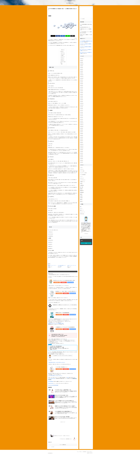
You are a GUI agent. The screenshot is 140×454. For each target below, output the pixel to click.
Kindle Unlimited (53, 378)
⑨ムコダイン (62, 60)
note (86, 243)
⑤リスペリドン (63, 56)
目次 (61, 49)
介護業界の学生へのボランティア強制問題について (86, 29)
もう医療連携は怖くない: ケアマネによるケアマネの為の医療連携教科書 (65, 327)
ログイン (81, 208)
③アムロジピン (63, 54)
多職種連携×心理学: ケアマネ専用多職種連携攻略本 (62, 312)
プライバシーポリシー (89, 451)
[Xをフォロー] (84, 233)
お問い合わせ (84, 451)
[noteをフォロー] (85, 233)
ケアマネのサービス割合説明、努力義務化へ (86, 43)
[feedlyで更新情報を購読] (86, 233)
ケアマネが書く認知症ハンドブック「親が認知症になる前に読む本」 (86, 32)
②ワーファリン (63, 53)
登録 (80, 206)
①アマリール (62, 52)
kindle (68, 377)
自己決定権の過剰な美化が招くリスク (85, 27)
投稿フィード (82, 210)
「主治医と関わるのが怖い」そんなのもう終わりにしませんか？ (56, 362)
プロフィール (81, 451)
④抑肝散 (62, 55)
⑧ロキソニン (62, 59)
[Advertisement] (62, 12)
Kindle (49, 381)
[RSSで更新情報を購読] (87, 233)
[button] (72, 36)
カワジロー (86, 221)
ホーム (78, 451)
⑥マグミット (62, 57)
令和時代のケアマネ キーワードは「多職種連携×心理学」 (56, 323)
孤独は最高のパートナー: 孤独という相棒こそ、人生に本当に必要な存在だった (66, 291)
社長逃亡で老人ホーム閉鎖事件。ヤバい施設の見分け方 (86, 35)
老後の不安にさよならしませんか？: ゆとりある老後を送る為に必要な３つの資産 (64, 280)
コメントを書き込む (63, 444)
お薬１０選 (62, 51)
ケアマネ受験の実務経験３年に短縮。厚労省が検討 (86, 25)
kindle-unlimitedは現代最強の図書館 (53, 385)
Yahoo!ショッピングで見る (70, 282)
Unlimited (51, 381)
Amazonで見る (56, 282)
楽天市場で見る (63, 282)
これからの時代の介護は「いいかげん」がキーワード (55, 375)
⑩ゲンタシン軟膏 (63, 61)
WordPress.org (82, 213)
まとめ (61, 62)
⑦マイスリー (62, 58)
